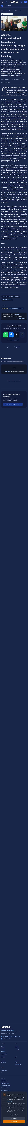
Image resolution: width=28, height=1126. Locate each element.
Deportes (3, 1049)
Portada (16, 1059)
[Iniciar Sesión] (25, 2)
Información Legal (5, 1083)
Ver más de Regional (13, 340)
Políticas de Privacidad (5, 1085)
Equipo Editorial (4, 1088)
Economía (3, 1051)
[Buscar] (6, 2)
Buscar (16, 1062)
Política (2, 1046)
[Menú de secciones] (2, 2)
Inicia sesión (7, 371)
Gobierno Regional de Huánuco (10, 296)
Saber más (9, 1101)
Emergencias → (21, 318)
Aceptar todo (14, 1121)
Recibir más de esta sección (12, 404)
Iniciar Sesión (4, 1070)
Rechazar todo (14, 1114)
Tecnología (17, 1049)
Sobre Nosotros (4, 1080)
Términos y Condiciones (6, 1090)
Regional (7, 5)
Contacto (3, 1073)
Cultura (16, 1046)
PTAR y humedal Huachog (12, 308)
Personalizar (14, 1118)
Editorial (3, 1059)
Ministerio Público (7, 299)
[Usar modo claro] (21, 2)
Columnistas (3, 1062)
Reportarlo (18, 347)
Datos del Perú (18, 1064)
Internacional (4, 1053)
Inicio (2, 11)
